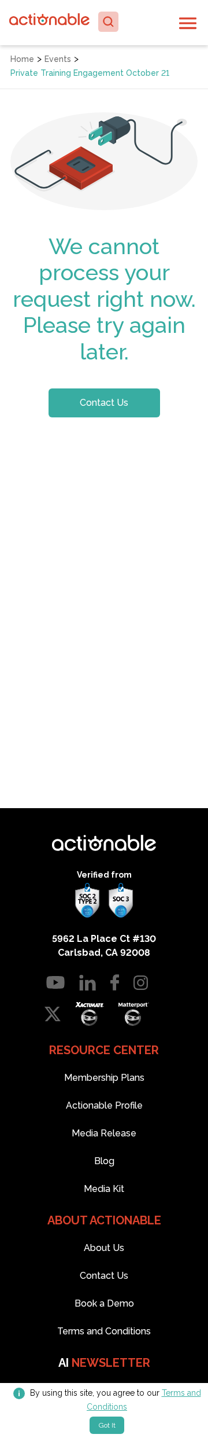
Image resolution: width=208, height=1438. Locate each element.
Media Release (104, 1133)
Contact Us (104, 402)
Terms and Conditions (104, 1331)
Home (22, 59)
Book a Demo (104, 1303)
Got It (107, 1425)
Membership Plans (104, 1077)
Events (57, 59)
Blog (104, 1160)
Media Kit (104, 1188)
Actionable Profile (104, 1105)
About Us (104, 1247)
